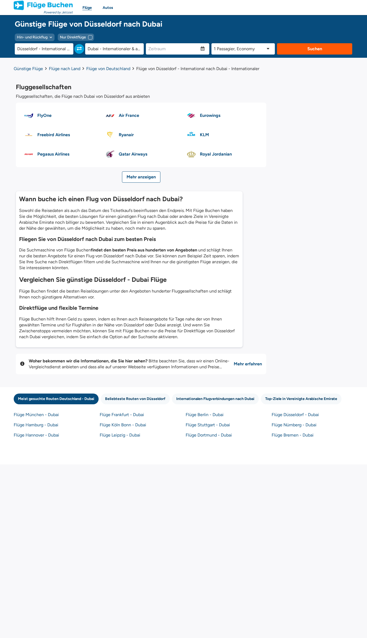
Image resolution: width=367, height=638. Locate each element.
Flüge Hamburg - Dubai (36, 424)
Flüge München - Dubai (36, 414)
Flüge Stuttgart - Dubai (208, 424)
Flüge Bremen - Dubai (293, 435)
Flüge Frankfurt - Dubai (122, 414)
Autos (108, 7)
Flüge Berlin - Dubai (205, 414)
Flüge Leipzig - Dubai (120, 435)
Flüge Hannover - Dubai (36, 435)
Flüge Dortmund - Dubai (209, 435)
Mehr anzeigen (141, 176)
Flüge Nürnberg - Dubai (294, 424)
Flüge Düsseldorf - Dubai (295, 414)
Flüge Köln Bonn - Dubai (123, 424)
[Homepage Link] (43, 5)
